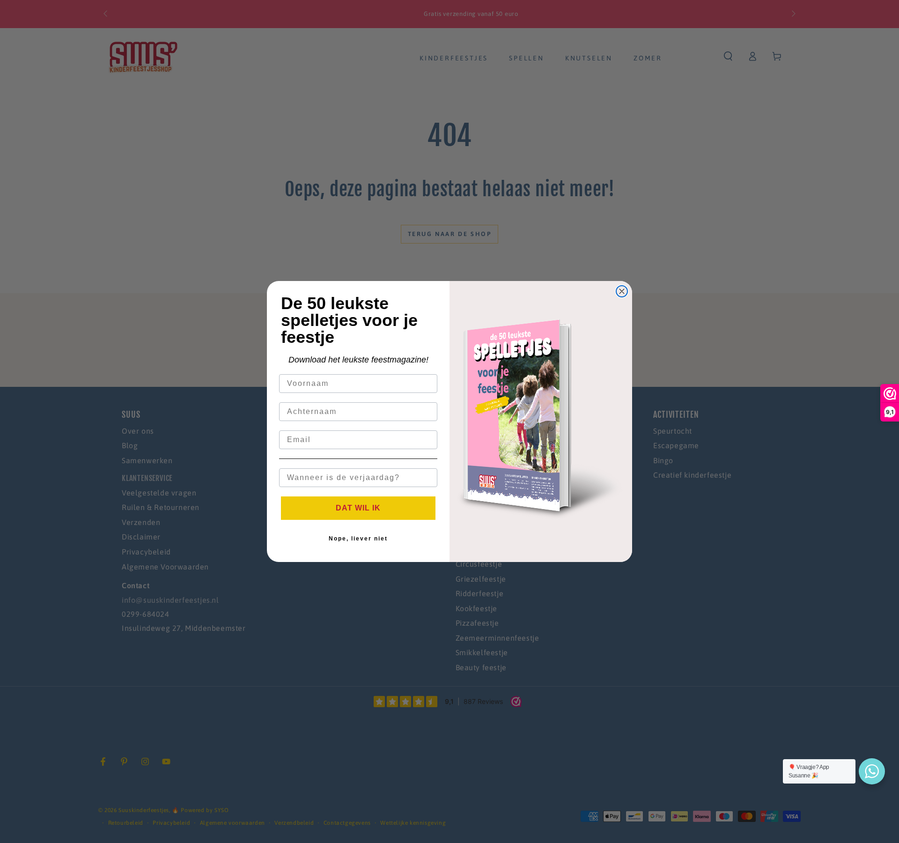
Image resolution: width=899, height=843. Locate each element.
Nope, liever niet (358, 538)
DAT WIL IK (358, 508)
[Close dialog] (621, 291)
